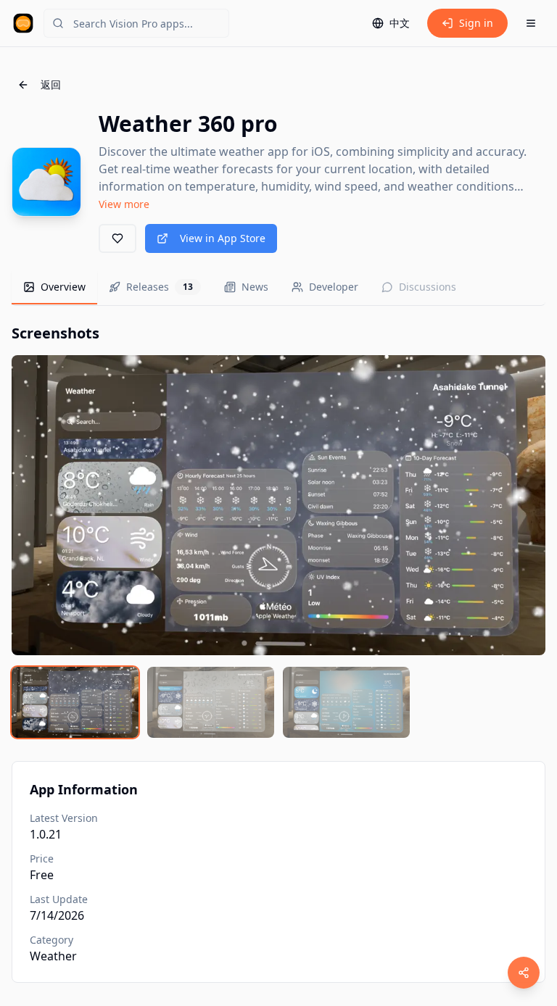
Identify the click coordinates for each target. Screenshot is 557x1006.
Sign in (476, 23)
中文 (399, 23)
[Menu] (530, 23)
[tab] (54, 287)
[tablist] (278, 288)
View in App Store (222, 238)
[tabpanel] (278, 530)
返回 (51, 84)
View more (124, 204)
